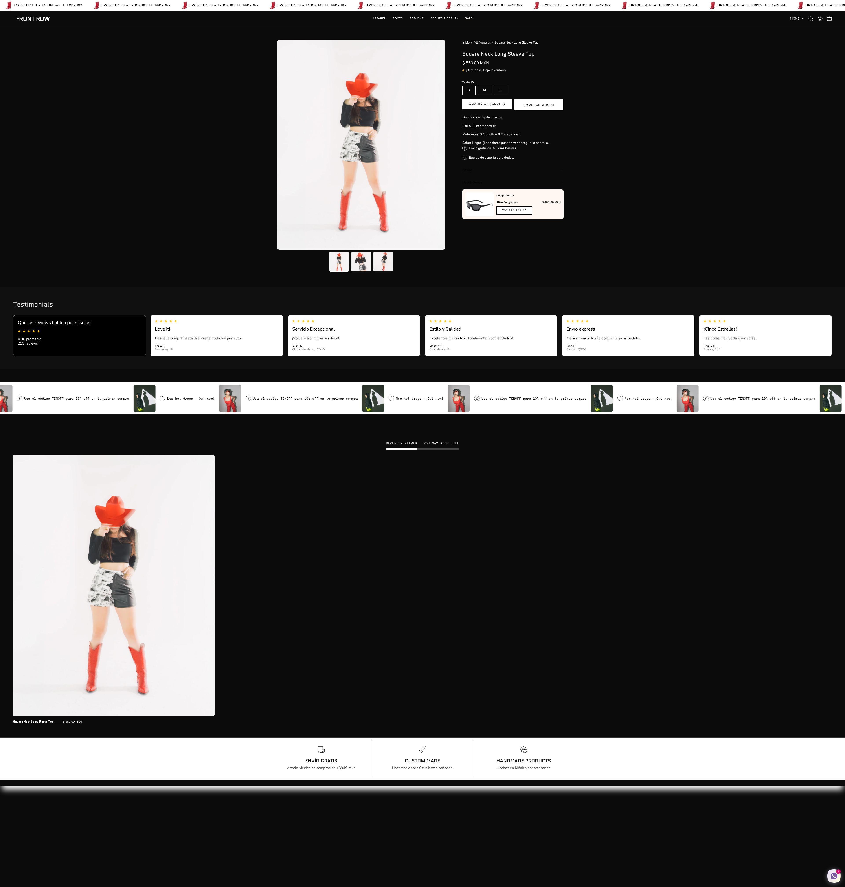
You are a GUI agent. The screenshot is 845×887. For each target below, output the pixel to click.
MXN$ (795, 18)
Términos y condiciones (356, 837)
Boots (282, 814)
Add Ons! (285, 822)
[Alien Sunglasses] (479, 204)
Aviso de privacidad (353, 829)
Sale (281, 837)
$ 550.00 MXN (72, 722)
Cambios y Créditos (353, 822)
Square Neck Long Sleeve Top (33, 722)
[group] (422, 589)
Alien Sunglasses (507, 202)
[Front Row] (33, 19)
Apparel (284, 807)
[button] (811, 18)
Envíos (467, 170)
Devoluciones (472, 182)
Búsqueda (345, 807)
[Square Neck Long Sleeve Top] (339, 262)
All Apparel (482, 42)
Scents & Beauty (291, 829)
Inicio (466, 42)
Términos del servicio (354, 845)
